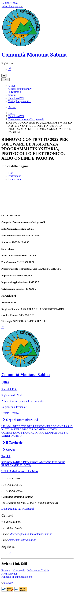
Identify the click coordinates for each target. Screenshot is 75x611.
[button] (11, 85)
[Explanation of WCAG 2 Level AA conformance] (20, 590)
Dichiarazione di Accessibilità (17, 508)
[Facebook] (9, 69)
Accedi (12, 107)
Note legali (19, 570)
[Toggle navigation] (3, 76)
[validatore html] (7, 590)
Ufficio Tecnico (11, 412)
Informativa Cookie (38, 570)
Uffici (5, 382)
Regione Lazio (9, 2)
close (5, 79)
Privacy (5, 570)
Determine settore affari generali (26, 119)
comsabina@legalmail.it (21, 539)
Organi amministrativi (22, 420)
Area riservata (9, 573)
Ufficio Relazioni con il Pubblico (19, 471)
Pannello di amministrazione (16, 576)
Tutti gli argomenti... (19, 101)
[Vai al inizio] (2, 327)
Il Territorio (14, 442)
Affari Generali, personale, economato (23, 401)
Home (11, 113)
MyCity (8, 582)
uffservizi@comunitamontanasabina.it (30, 533)
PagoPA (5, 456)
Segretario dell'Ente (12, 395)
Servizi (11, 450)
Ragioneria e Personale (15, 406)
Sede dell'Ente (9, 389)
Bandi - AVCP (16, 116)
